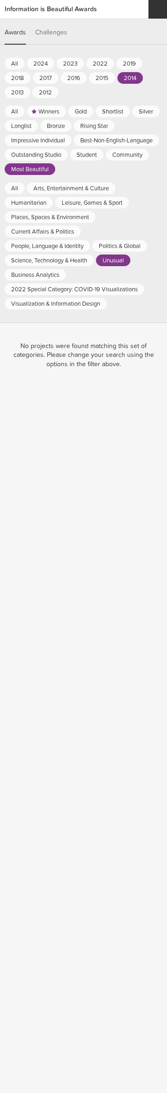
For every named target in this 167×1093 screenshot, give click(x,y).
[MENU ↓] (157, 9)
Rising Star (94, 126)
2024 (40, 63)
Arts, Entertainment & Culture (71, 188)
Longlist (21, 126)
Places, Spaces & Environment (50, 217)
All (14, 63)
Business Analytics (35, 275)
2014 (130, 78)
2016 (73, 78)
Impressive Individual (38, 140)
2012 (45, 92)
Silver (146, 111)
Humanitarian (28, 203)
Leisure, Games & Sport (92, 203)
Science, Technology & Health (49, 260)
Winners (49, 111)
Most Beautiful (30, 169)
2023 (70, 63)
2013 (17, 92)
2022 (100, 63)
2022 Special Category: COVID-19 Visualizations (74, 289)
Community (127, 155)
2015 (102, 78)
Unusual (113, 260)
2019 (129, 63)
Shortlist (112, 111)
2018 (17, 78)
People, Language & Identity (47, 246)
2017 (45, 78)
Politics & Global (120, 246)
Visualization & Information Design (55, 304)
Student (87, 155)
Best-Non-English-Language (116, 140)
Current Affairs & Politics (42, 231)
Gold (81, 111)
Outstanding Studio (36, 155)
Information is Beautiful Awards (51, 9)
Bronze (56, 126)
